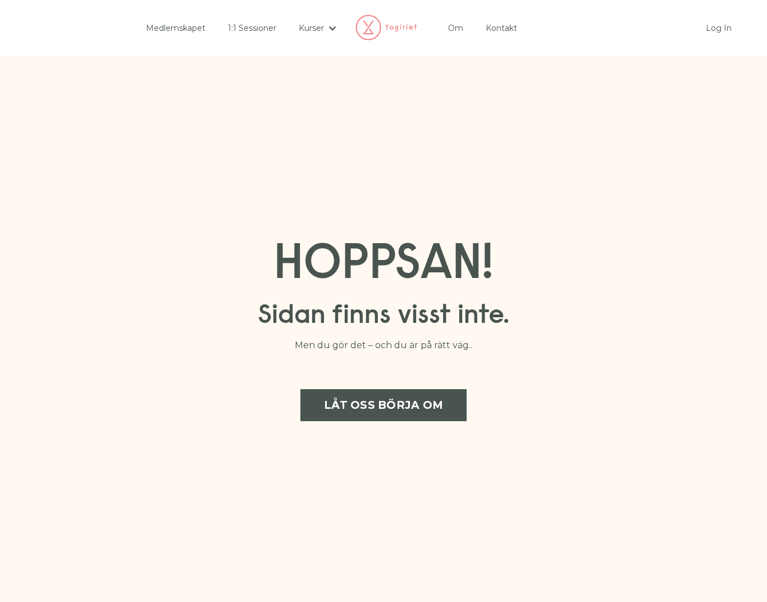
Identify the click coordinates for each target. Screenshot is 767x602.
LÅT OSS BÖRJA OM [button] (383, 405)
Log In (719, 28)
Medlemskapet (176, 28)
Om (455, 28)
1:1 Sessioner (252, 28)
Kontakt (501, 28)
